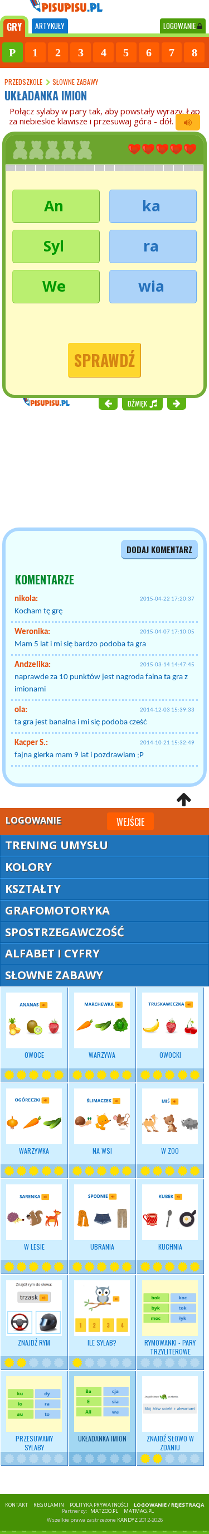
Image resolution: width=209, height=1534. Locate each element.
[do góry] (183, 799)
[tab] (14, 26)
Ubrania (102, 1246)
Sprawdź (104, 360)
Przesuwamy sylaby (34, 1443)
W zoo (170, 1150)
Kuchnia (170, 1246)
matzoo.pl (104, 1510)
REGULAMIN (48, 1504)
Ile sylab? (102, 1342)
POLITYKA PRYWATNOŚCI (99, 1504)
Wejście (130, 822)
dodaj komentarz (159, 549)
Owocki (170, 1054)
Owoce (34, 1054)
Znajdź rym (34, 1342)
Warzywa (102, 1054)
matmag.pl (139, 1510)
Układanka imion (102, 1438)
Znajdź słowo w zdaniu (170, 1443)
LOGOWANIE (180, 25)
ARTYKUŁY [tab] (50, 25)
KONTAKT (16, 1504)
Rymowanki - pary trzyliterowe (170, 1347)
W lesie (34, 1246)
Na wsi (102, 1150)
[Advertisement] (67, 468)
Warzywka (34, 1150)
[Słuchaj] (188, 122)
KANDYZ (127, 1519)
